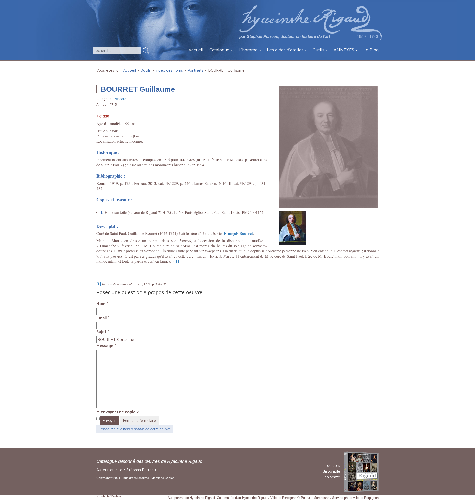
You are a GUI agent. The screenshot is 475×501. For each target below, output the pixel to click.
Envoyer (109, 420)
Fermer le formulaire (139, 420)
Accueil (196, 49)
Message (106, 345)
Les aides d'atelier (285, 49)
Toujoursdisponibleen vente (331, 471)
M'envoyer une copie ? (117, 412)
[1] (176, 261)
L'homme (248, 49)
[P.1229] (328, 146)
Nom (102, 303)
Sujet (102, 331)
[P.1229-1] (292, 227)
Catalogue (219, 49)
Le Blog (371, 49)
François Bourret (238, 233)
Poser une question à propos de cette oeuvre (134, 429)
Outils (318, 49)
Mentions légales (162, 478)
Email (102, 318)
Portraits (195, 70)
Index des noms (169, 70)
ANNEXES (344, 49)
